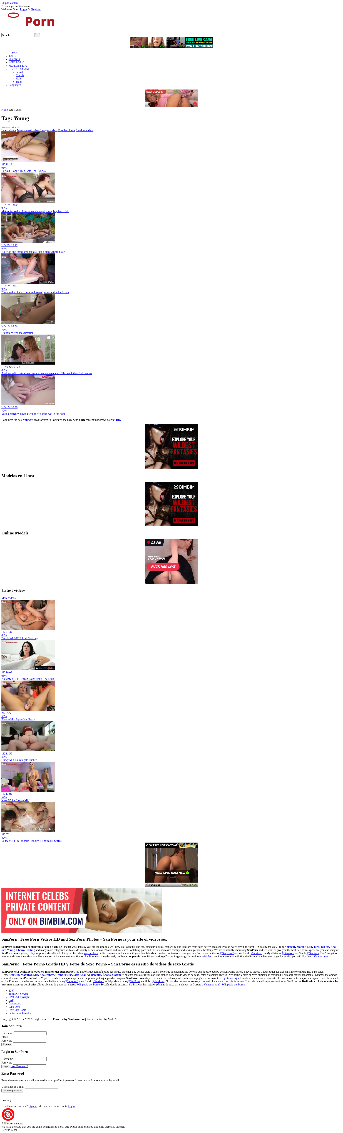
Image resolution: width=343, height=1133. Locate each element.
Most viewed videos (28, 130)
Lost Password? (19, 1066)
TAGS (12, 56)
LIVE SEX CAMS (19, 68)
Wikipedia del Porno (88, 984)
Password (6, 1040)
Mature (301, 946)
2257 (11, 990)
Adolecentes (46, 974)
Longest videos (49, 130)
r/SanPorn (256, 953)
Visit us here (321, 956)
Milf (309, 946)
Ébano (107, 974)
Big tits (325, 946)
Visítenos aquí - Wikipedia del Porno (224, 984)
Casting (30, 950)
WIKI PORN (16, 62)
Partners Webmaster (20, 1013)
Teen (316, 946)
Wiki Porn (207, 956)
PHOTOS (14, 59)
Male (18, 78)
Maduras (26, 974)
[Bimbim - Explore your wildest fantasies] (171, 468)
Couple (20, 75)
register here (91, 953)
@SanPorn (288, 953)
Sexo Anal (79, 974)
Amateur (289, 946)
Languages (15, 84)
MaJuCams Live (18, 65)
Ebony (20, 950)
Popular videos (66, 130)
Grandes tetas (63, 974)
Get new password (12, 1090)
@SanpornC (227, 953)
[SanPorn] (28, 31)
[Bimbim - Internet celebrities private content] (81, 931)
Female (20, 72)
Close (14, 1129)
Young (11, 950)
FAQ (11, 1000)
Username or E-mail (12, 1086)
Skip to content (9, 2)
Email (4, 1036)
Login (23, 9)
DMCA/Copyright (19, 996)
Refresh (5, 1129)
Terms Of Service (18, 993)
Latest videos (8, 130)
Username (7, 1033)
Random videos (84, 130)
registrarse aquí (230, 978)
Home (4, 109)
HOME (13, 52)
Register (36, 9)
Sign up (7, 1044)
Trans (19, 81)
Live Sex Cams (17, 1009)
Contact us (15, 1003)
